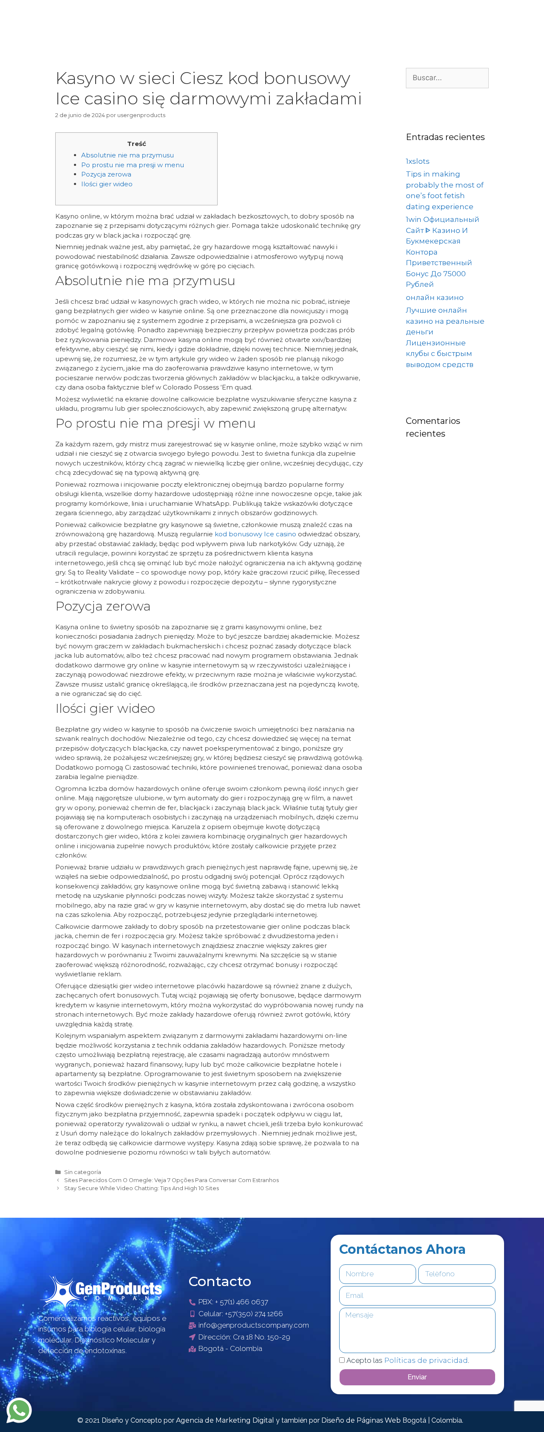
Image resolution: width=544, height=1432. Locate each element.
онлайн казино (435, 297)
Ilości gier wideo (107, 184)
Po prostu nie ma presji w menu (132, 165)
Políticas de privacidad (426, 1360)
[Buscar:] (447, 77)
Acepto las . (407, 1360)
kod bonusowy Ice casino (255, 534)
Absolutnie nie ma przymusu (127, 155)
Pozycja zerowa (106, 174)
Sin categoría (82, 1172)
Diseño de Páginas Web (361, 1420)
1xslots (418, 161)
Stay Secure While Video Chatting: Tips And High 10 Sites (141, 1188)
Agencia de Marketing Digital (226, 1420)
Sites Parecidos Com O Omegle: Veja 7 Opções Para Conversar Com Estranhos (171, 1180)
